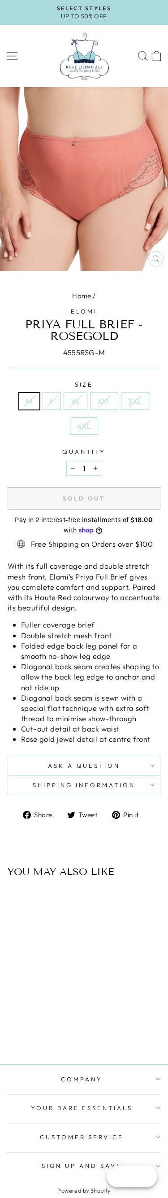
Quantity (84, 451)
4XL (84, 426)
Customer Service (82, 1137)
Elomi (84, 311)
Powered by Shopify (83, 1190)
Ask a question (84, 765)
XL (75, 401)
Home (81, 296)
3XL (135, 401)
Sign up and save (82, 1165)
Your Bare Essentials (82, 1107)
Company (82, 1079)
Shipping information (84, 785)
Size (84, 384)
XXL (104, 401)
